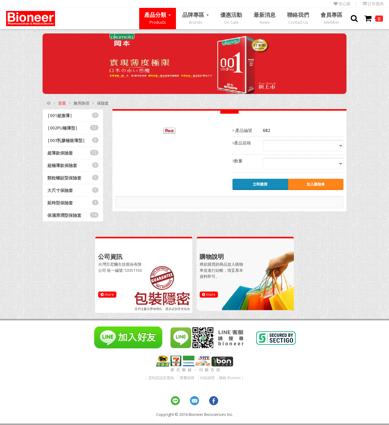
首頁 (62, 103)
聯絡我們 (298, 18)
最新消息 (265, 18)
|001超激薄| (71, 115)
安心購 (344, 4)
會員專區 (332, 18)
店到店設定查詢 (161, 377)
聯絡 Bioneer (230, 377)
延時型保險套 (71, 203)
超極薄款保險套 (71, 165)
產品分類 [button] (156, 18)
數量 (238, 161)
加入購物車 (316, 184)
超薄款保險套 (71, 153)
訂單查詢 (375, 4)
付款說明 (207, 377)
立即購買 (260, 184)
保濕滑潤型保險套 (71, 215)
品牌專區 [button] (194, 18)
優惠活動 (231, 18)
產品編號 (243, 130)
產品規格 (242, 143)
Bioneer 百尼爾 (30, 18)
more (109, 294)
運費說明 (187, 377)
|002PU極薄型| (71, 128)
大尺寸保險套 (71, 190)
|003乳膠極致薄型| (71, 140)
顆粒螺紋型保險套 (71, 178)
